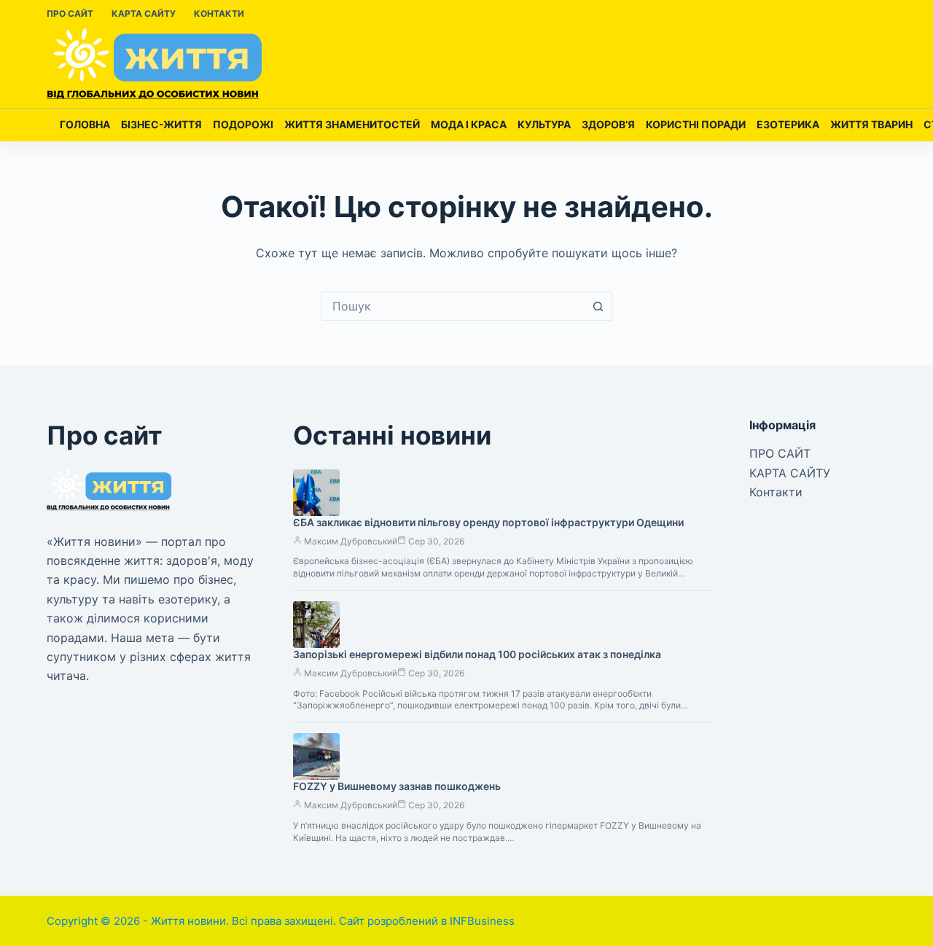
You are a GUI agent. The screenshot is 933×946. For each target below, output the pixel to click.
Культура (544, 124)
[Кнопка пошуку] (598, 306)
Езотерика (788, 124)
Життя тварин (871, 124)
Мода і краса (469, 124)
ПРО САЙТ (70, 13)
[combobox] (452, 306)
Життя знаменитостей (352, 124)
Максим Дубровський (350, 541)
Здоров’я (608, 124)
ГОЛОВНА (85, 124)
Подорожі (243, 124)
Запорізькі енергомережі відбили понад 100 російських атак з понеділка (477, 654)
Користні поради (696, 124)
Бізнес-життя (161, 124)
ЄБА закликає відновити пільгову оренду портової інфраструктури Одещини (488, 522)
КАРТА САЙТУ (144, 13)
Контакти (219, 13)
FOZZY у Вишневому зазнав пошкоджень (397, 786)
